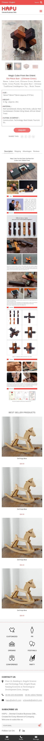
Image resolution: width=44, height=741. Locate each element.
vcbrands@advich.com (32, 700)
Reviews (36, 151)
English (12, 2)
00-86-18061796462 (33, 695)
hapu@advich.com (13, 700)
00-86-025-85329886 (14, 695)
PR (32, 636)
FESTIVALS (32, 650)
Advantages (27, 151)
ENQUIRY (22, 130)
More (22, 418)
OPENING (12, 650)
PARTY (32, 664)
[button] (22, 136)
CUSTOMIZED (11, 636)
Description (8, 151)
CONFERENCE (12, 664)
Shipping (17, 151)
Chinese (5, 2)
